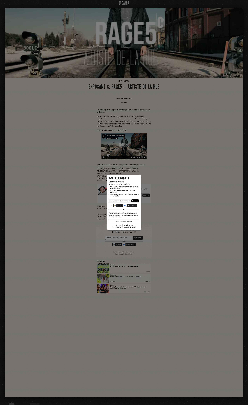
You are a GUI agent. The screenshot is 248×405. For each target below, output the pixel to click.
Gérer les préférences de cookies (124, 225)
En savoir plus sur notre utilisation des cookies (124, 227)
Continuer (135, 201)
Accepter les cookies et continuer (124, 221)
